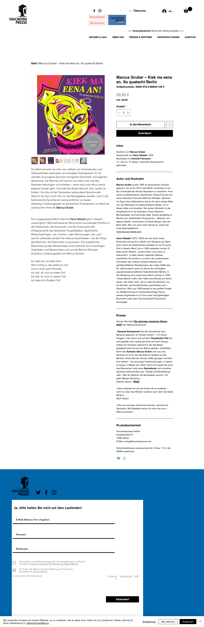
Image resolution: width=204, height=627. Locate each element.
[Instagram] (100, 11)
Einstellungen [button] (149, 621)
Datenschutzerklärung (38, 623)
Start (34, 63)
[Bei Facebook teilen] (118, 458)
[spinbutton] (123, 113)
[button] (188, 10)
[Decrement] (119, 113)
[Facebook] (94, 11)
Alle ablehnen (168, 621)
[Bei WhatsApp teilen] (124, 458)
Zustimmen (188, 621)
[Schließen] (200, 621)
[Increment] (128, 113)
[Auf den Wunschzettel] (169, 124)
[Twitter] (38, 492)
